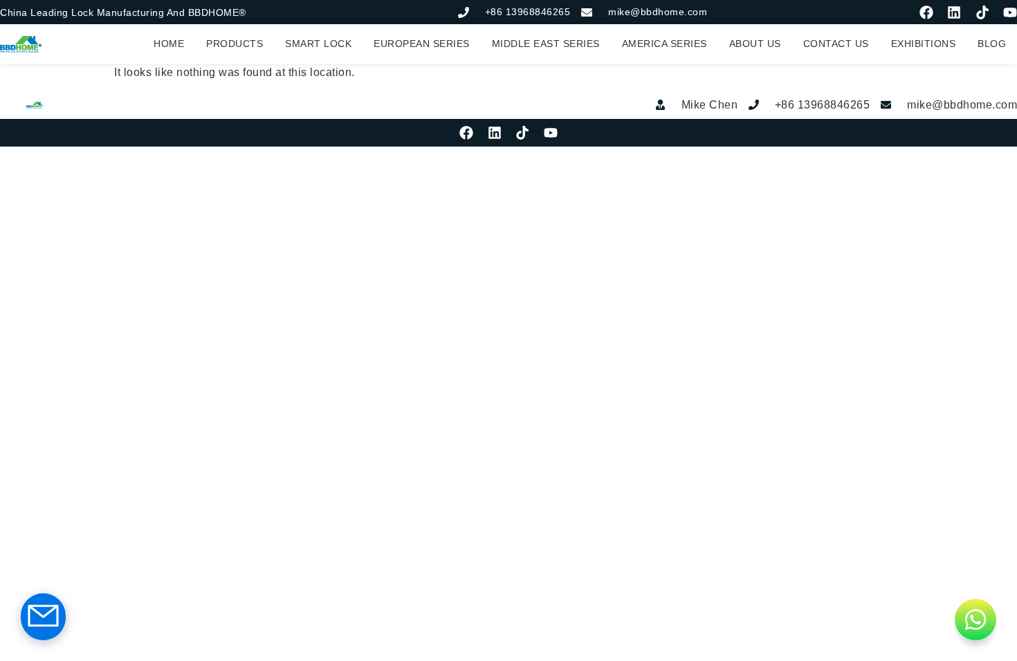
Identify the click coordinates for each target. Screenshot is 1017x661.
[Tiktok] (982, 12)
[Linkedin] (954, 12)
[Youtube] (1010, 12)
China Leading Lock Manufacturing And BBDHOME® (123, 12)
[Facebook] (926, 12)
